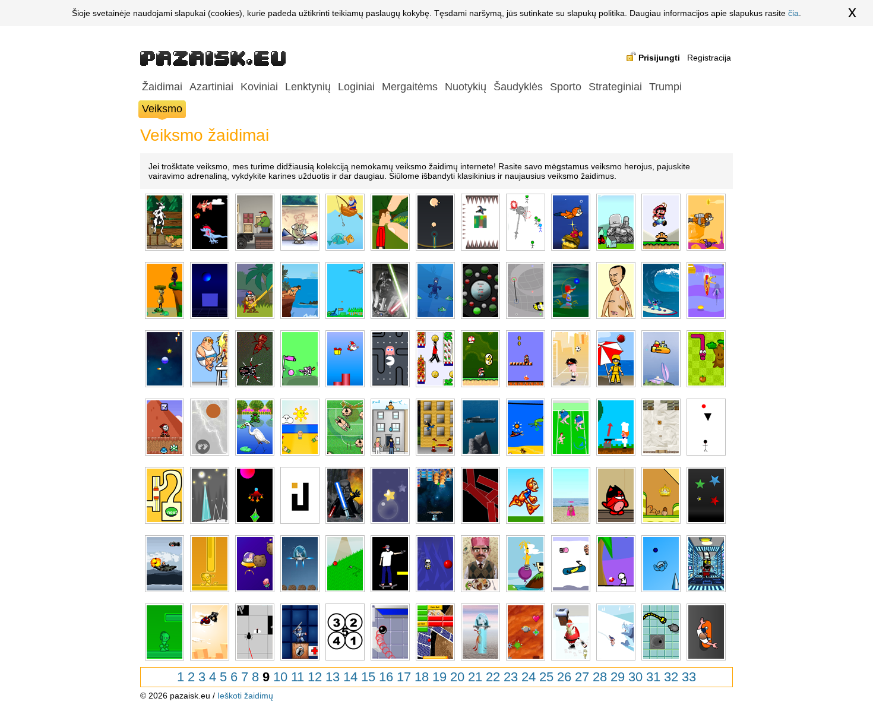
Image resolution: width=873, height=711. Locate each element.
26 (564, 676)
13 (332, 676)
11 (297, 676)
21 (475, 676)
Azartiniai (211, 87)
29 (618, 676)
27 (582, 676)
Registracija (709, 57)
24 (528, 676)
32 (671, 676)
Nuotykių (465, 87)
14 (350, 676)
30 (635, 676)
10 (280, 676)
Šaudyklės (518, 87)
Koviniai (259, 87)
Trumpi (665, 87)
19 (439, 676)
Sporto (565, 87)
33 (689, 676)
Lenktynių (308, 87)
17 (404, 676)
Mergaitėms (410, 87)
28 (600, 676)
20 (457, 676)
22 (493, 676)
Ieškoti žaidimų (245, 695)
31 (653, 676)
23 (511, 676)
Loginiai (356, 87)
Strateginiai (615, 87)
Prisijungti (659, 57)
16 (386, 676)
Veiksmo (162, 109)
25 (546, 676)
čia (793, 13)
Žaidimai (162, 87)
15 (368, 676)
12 (315, 676)
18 (422, 676)
